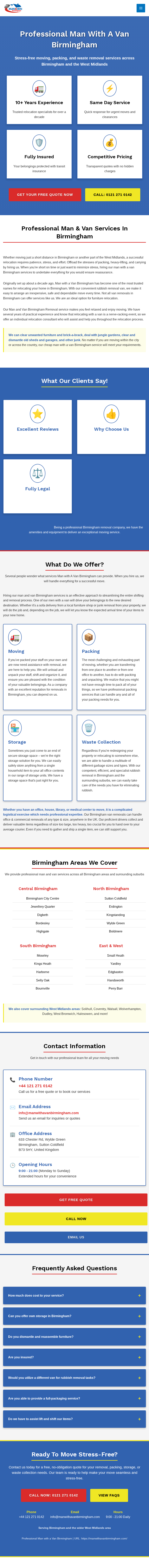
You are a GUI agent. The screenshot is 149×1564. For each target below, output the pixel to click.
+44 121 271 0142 (35, 1086)
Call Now (76, 1219)
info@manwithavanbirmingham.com (49, 1113)
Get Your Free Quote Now (45, 195)
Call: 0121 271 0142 (113, 195)
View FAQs (109, 1495)
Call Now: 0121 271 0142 (53, 1495)
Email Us (76, 1237)
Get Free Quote (76, 1200)
